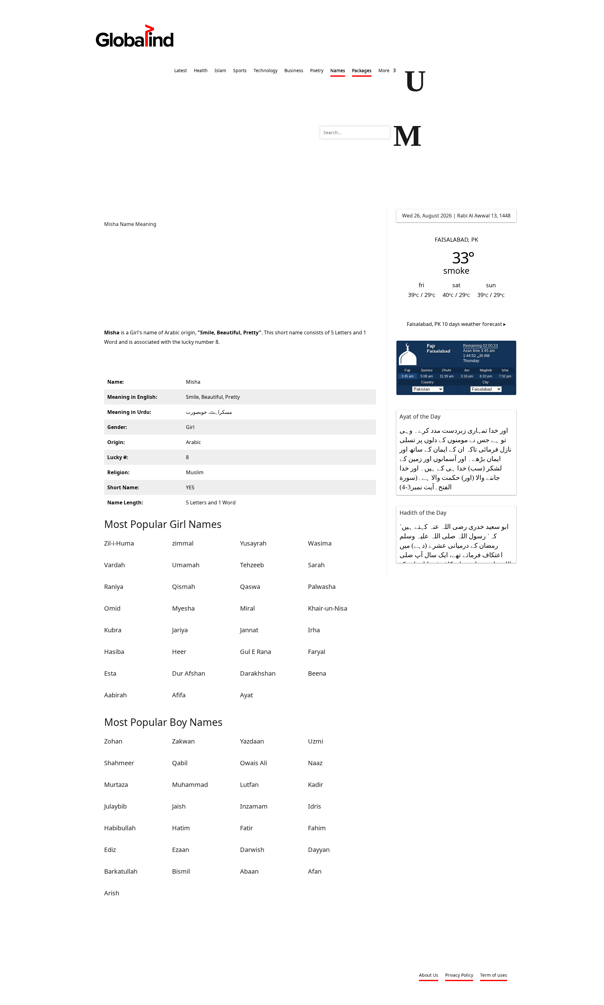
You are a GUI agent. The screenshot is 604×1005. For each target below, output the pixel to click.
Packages (362, 71)
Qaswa (250, 586)
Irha (314, 630)
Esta (110, 673)
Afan (315, 871)
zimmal (182, 543)
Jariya (180, 630)
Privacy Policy (459, 975)
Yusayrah (253, 543)
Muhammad (190, 784)
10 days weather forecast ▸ (456, 324)
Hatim (181, 828)
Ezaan (180, 849)
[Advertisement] (240, 277)
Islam (220, 71)
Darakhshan (258, 673)
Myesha (183, 608)
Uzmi (315, 741)
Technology (265, 71)
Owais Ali (253, 763)
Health (201, 71)
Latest (180, 71)
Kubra (112, 630)
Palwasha (322, 586)
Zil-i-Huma (119, 543)
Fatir (246, 828)
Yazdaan (252, 741)
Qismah (183, 586)
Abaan (249, 871)
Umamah (185, 565)
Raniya (113, 586)
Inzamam (254, 806)
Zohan (113, 741)
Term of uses (493, 975)
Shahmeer (119, 763)
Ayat (246, 695)
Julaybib (115, 806)
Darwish (252, 849)
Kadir (315, 784)
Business (293, 71)
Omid (112, 608)
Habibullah (120, 828)
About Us (428, 975)
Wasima (320, 543)
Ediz (110, 849)
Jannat (249, 630)
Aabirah (115, 695)
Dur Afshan (188, 673)
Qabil (179, 763)
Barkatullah (120, 871)
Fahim (317, 828)
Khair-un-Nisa (327, 608)
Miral (247, 608)
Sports (240, 71)
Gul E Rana (255, 651)
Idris (314, 806)
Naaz (315, 763)
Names (337, 71)
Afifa (179, 695)
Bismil (181, 871)
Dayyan (319, 849)
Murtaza (116, 784)
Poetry (316, 71)
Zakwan (183, 741)
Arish (111, 893)
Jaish (179, 806)
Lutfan (249, 784)
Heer (179, 651)
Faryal (316, 651)
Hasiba (114, 651)
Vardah (114, 565)
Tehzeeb (252, 565)
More (383, 71)
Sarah (316, 565)
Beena (317, 673)
